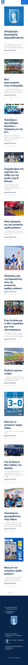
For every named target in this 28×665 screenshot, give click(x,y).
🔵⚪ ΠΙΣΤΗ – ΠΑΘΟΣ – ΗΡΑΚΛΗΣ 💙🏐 (14, 641)
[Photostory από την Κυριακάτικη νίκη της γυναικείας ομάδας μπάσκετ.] (14, 258)
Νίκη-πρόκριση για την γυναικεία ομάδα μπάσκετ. (13, 224)
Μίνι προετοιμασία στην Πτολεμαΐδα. (14, 82)
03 (15, 592)
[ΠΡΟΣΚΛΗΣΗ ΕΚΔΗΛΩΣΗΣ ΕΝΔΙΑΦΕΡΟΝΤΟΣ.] (14, 16)
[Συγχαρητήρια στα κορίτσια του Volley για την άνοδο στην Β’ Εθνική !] (14, 157)
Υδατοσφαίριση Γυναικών (11, 117)
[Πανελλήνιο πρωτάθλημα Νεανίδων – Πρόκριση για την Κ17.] (14, 109)
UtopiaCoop (17, 657)
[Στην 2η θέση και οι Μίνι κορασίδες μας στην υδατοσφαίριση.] (14, 308)
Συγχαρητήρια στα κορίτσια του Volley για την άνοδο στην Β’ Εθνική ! (14, 175)
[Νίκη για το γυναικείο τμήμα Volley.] (14, 404)
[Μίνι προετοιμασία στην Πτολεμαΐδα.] (14, 66)
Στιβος (6, 368)
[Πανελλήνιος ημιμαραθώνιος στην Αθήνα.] (14, 497)
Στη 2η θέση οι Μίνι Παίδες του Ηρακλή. (12, 465)
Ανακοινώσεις (8, 29)
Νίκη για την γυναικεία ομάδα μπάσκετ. (13, 570)
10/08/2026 (8, 643)
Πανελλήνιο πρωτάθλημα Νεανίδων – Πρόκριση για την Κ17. (13, 126)
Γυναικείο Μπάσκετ (9, 219)
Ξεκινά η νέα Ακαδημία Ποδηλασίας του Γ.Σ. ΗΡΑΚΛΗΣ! (13, 634)
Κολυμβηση (7, 77)
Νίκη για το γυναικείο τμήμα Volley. (13, 424)
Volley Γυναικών (8, 166)
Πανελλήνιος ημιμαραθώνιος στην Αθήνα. (12, 516)
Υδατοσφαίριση (8, 459)
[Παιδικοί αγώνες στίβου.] (14, 356)
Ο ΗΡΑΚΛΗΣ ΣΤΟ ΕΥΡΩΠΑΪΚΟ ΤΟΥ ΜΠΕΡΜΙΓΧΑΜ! (14, 647)
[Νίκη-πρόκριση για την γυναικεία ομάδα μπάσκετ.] (14, 208)
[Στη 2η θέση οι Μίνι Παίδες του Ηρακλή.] (14, 450)
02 (12, 592)
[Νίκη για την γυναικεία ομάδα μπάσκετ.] (14, 550)
